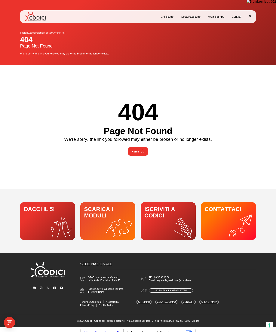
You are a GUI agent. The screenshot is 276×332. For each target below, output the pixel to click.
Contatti (236, 16)
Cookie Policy (106, 305)
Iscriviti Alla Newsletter (171, 290)
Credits (195, 321)
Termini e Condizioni (90, 302)
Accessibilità (112, 302)
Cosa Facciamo (191, 16)
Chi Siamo (167, 16)
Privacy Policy (87, 305)
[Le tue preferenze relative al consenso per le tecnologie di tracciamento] (269, 325)
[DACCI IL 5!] (47, 221)
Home (135, 151)
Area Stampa (216, 16)
